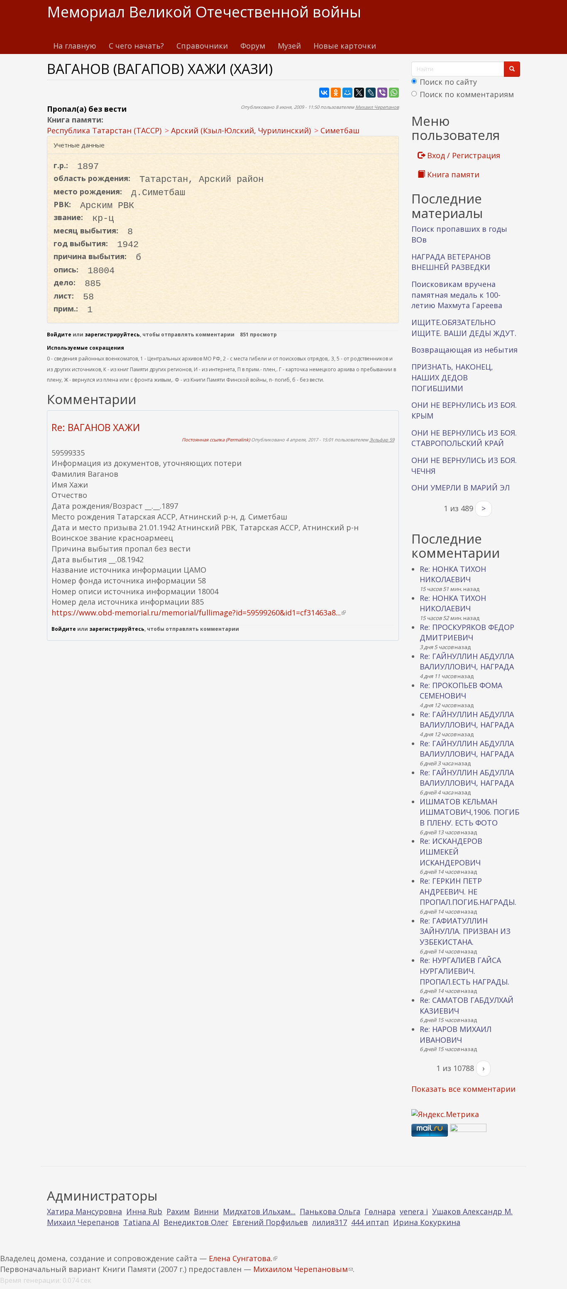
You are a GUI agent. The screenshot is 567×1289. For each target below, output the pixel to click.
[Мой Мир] (347, 93)
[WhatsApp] (394, 93)
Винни (206, 1211)
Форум (252, 46)
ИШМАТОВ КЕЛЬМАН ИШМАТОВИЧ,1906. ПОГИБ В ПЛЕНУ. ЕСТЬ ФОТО (469, 812)
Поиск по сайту (448, 82)
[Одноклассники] (336, 93)
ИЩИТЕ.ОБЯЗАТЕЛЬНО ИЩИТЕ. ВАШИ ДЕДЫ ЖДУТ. (463, 327)
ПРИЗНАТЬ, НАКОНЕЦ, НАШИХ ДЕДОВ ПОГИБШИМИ (452, 377)
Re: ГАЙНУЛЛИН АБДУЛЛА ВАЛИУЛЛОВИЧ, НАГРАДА (467, 661)
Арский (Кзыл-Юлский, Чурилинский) (241, 130)
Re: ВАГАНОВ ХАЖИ (95, 427)
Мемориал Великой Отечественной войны (204, 12)
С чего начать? (136, 46)
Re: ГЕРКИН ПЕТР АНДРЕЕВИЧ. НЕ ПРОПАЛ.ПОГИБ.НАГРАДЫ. (468, 891)
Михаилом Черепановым (303, 1269)
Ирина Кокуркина (426, 1222)
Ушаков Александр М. (472, 1211)
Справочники (202, 46)
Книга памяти (452, 174)
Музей (289, 46)
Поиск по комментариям (467, 94)
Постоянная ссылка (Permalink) (216, 439)
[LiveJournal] (371, 93)
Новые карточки (344, 46)
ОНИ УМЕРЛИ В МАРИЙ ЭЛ (460, 488)
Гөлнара (380, 1211)
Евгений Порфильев (270, 1222)
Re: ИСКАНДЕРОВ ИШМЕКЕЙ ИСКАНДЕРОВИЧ (451, 851)
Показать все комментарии (463, 1089)
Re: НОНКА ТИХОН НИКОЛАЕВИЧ (453, 574)
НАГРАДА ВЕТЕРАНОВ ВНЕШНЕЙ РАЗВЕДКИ (451, 262)
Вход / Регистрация (462, 155)
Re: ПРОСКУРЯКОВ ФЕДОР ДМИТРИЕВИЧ (467, 632)
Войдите (59, 334)
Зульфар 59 (381, 439)
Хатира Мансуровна (84, 1211)
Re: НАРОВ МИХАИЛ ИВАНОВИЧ (455, 1034)
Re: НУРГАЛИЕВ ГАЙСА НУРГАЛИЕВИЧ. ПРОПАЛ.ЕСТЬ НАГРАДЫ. (464, 970)
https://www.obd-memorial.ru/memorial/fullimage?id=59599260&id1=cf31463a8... (198, 613)
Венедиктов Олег (196, 1222)
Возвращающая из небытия (464, 350)
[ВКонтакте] (324, 93)
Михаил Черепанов (377, 107)
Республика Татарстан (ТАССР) (104, 130)
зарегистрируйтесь (112, 334)
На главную (74, 46)
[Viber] (382, 93)
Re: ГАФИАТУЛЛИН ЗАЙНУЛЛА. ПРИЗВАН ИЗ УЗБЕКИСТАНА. (465, 931)
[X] (359, 93)
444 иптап (370, 1222)
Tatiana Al (141, 1222)
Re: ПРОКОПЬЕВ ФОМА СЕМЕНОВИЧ (461, 690)
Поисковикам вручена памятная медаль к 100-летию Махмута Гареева (456, 294)
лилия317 (329, 1222)
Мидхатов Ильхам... (259, 1211)
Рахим (178, 1211)
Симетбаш (339, 130)
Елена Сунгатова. (243, 1258)
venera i (414, 1211)
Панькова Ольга (330, 1211)
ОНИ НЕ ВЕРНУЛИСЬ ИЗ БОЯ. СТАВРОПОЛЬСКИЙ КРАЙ (464, 438)
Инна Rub (144, 1211)
